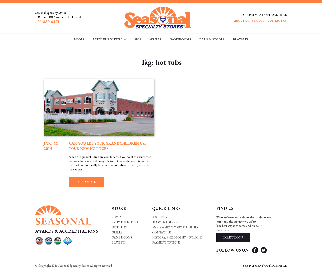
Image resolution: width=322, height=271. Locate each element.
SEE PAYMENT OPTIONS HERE (265, 15)
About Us (241, 20)
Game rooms (122, 237)
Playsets (240, 39)
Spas (138, 39)
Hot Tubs (119, 227)
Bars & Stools (212, 39)
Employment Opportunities (175, 227)
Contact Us (277, 20)
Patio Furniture (107, 39)
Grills (155, 39)
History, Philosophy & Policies (177, 237)
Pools (79, 39)
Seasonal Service (166, 222)
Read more (86, 182)
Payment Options (166, 242)
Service (258, 20)
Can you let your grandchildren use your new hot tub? (108, 146)
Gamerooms (180, 39)
